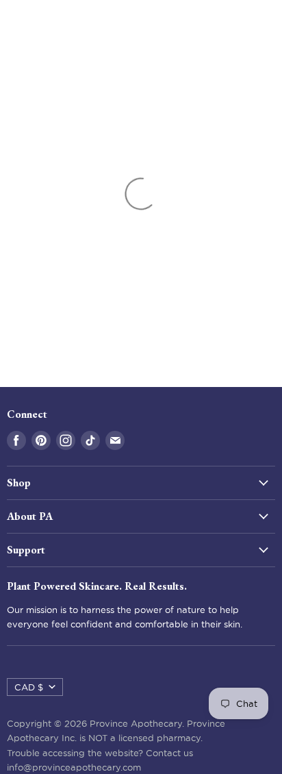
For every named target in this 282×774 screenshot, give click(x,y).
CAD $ (28, 687)
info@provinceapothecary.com (74, 767)
